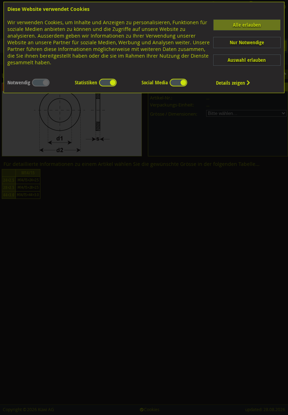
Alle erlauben (247, 24)
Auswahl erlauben (247, 60)
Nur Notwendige (247, 42)
